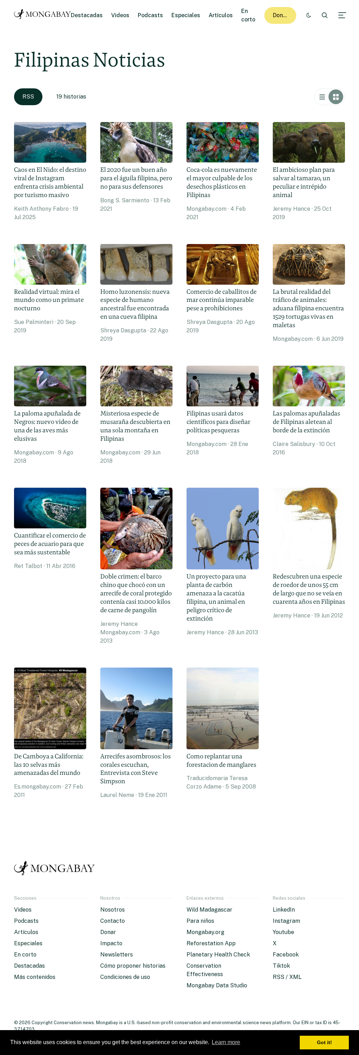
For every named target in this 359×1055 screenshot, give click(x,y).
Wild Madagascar (209, 909)
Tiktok (281, 965)
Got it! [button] (324, 1042)
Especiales (185, 15)
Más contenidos (34, 977)
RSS (28, 96)
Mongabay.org (205, 932)
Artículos (221, 15)
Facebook (286, 954)
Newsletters (116, 954)
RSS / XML (287, 977)
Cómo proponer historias (132, 965)
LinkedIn (284, 909)
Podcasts (150, 15)
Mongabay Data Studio (217, 985)
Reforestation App (211, 943)
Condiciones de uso (125, 977)
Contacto (112, 921)
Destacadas (87, 15)
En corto (25, 954)
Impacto (111, 943)
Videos (120, 15)
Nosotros (112, 909)
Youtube (283, 932)
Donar (281, 15)
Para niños (200, 921)
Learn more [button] (226, 1042)
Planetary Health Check (218, 954)
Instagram (286, 921)
